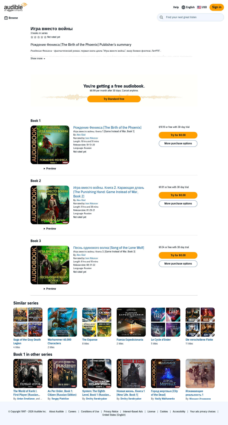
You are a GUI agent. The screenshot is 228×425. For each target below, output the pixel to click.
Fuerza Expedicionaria (130, 339)
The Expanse (89, 339)
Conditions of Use (90, 411)
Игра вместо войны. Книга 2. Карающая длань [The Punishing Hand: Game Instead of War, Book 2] (108, 192)
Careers (72, 411)
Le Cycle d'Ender (161, 339)
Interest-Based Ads (133, 411)
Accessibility (179, 411)
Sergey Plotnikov (60, 398)
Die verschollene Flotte (199, 339)
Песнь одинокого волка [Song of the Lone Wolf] (108, 248)
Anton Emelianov (26, 398)
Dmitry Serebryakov (96, 398)
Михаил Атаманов (200, 398)
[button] (38, 58)
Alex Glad (81, 135)
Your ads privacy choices (202, 411)
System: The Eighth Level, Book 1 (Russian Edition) (95, 395)
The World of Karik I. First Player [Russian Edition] (25, 395)
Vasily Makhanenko (165, 398)
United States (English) (114, 415)
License (151, 411)
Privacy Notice (111, 411)
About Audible (56, 411)
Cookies (164, 411)
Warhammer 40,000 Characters (59, 341)
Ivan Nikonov (91, 138)
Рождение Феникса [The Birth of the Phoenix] (107, 128)
